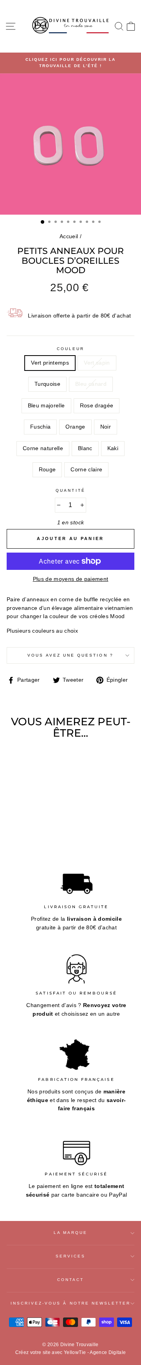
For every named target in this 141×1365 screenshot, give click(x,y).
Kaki (112, 448)
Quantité (70, 490)
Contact (70, 1279)
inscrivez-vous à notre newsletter (71, 1303)
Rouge (47, 470)
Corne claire (86, 470)
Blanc (85, 448)
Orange (75, 427)
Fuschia (40, 427)
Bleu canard (91, 384)
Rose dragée (97, 406)
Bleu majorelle (46, 406)
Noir (105, 427)
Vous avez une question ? (70, 655)
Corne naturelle (43, 448)
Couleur (70, 349)
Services (70, 1256)
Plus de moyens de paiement (70, 579)
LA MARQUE (71, 1232)
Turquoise (47, 384)
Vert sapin (97, 363)
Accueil (69, 236)
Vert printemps (50, 363)
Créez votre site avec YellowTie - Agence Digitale (70, 1352)
